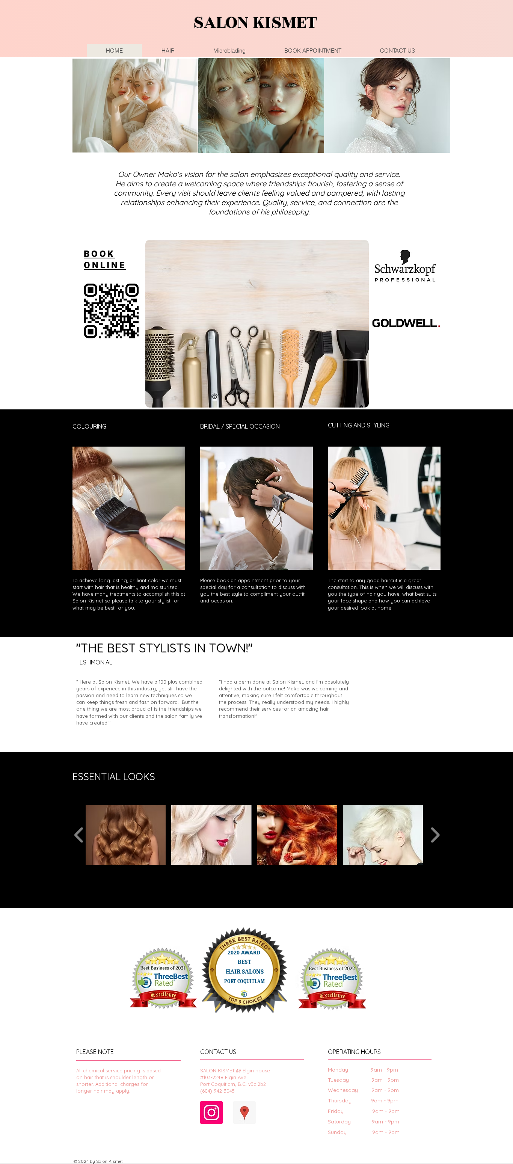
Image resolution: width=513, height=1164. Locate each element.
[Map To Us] (244, 1112)
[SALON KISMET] (211, 1112)
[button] (126, 835)
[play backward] (79, 835)
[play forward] (435, 835)
